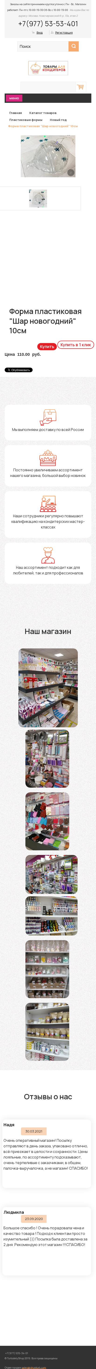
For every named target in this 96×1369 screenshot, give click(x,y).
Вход (40, 33)
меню (14, 98)
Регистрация (64, 33)
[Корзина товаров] (80, 87)
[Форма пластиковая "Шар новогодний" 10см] (70, 172)
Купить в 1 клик (76, 344)
